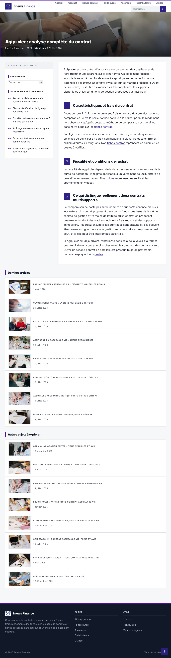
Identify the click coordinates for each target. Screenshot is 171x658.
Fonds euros (109, 3)
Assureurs (126, 3)
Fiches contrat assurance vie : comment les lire (29, 140)
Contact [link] (127, 619)
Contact (72, 3)
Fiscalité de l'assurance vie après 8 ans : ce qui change (31, 120)
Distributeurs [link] (82, 635)
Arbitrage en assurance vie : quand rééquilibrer (31, 130)
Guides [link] (79, 640)
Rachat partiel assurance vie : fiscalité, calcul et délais (29, 100)
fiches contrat (103, 126)
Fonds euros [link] (82, 624)
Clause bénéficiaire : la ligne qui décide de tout (29, 110)
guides (110, 178)
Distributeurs (143, 3)
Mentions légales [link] (132, 630)
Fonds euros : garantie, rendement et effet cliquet (31, 150)
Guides (159, 3)
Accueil (59, 3)
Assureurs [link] (80, 630)
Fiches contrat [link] (83, 619)
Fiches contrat (90, 3)
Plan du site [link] (129, 624)
